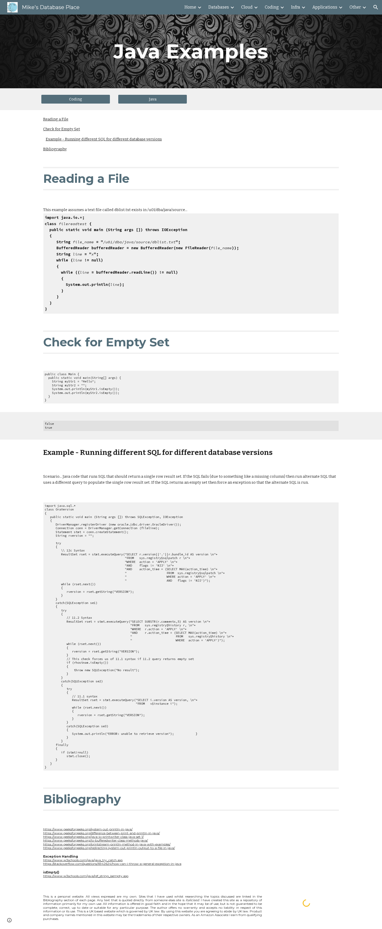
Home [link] (190, 7)
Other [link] (355, 7)
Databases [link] (218, 7)
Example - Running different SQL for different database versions (104, 139)
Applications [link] (324, 7)
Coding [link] (272, 7)
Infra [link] (295, 7)
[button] (376, 7)
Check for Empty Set (61, 129)
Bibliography (55, 149)
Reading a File (55, 119)
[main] (191, 51)
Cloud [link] (247, 7)
